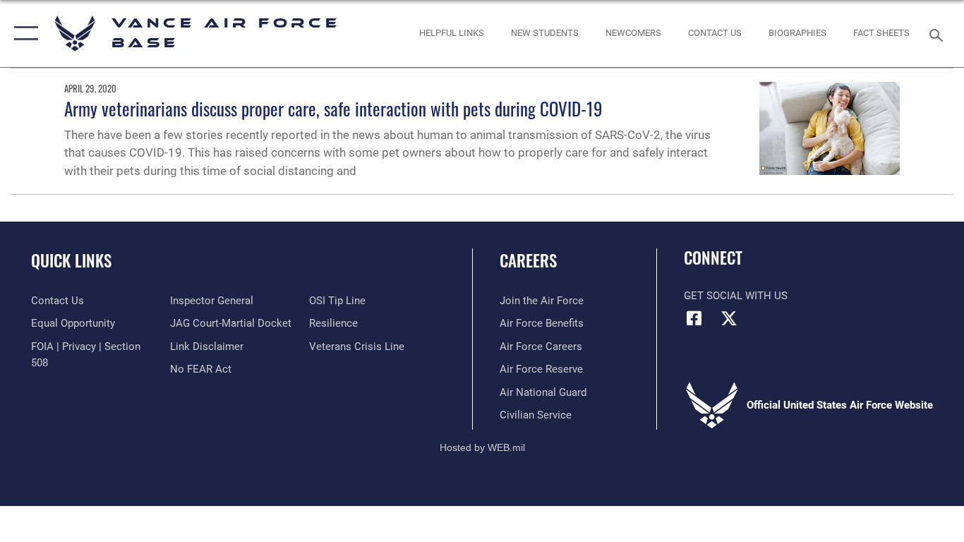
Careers (528, 260)
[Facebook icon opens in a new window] (694, 318)
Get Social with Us (736, 295)
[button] (23, 33)
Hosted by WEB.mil (482, 447)
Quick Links (71, 260)
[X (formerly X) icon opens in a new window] (729, 318)
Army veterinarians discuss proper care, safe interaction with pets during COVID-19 (333, 108)
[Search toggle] (939, 33)
